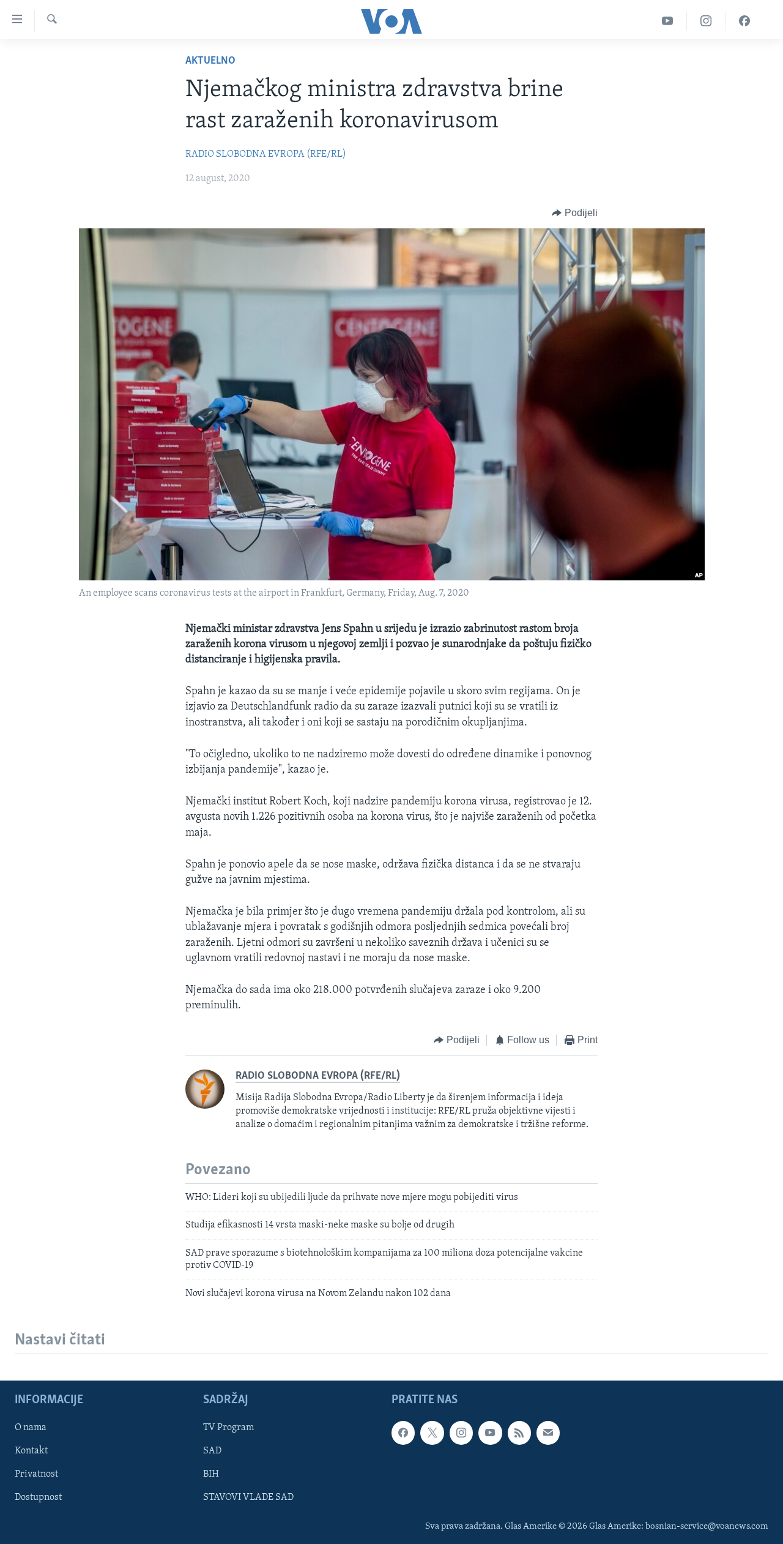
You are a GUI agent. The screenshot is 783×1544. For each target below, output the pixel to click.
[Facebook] (744, 21)
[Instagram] (706, 21)
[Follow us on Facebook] (403, 1432)
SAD (212, 1451)
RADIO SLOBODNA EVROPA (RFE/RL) (265, 154)
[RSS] (519, 1432)
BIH (211, 1474)
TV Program (228, 1428)
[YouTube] (667, 21)
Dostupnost (38, 1497)
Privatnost (36, 1474)
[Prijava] (548, 1432)
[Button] (575, 213)
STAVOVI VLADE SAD (248, 1497)
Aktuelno (210, 61)
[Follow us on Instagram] (461, 1432)
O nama (30, 1428)
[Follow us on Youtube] (490, 1432)
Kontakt (31, 1451)
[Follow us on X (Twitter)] (431, 1432)
